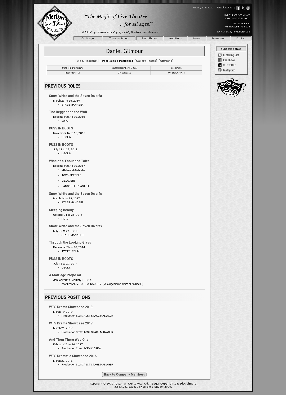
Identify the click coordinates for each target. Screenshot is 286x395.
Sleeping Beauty (61, 210)
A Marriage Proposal (65, 275)
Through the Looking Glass (70, 242)
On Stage (87, 38)
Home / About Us (203, 7)
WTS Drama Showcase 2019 (71, 307)
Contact (241, 38)
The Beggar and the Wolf (68, 112)
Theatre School (119, 38)
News (197, 38)
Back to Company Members (124, 374)
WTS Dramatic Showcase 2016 (73, 356)
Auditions (175, 38)
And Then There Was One (68, 340)
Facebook (229, 60)
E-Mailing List (224, 7)
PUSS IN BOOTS (61, 128)
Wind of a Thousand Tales (69, 161)
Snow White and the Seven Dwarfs (75, 96)
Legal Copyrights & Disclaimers (174, 383)
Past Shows (149, 38)
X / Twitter (229, 65)
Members (218, 38)
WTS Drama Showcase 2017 (71, 323)
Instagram (229, 70)
